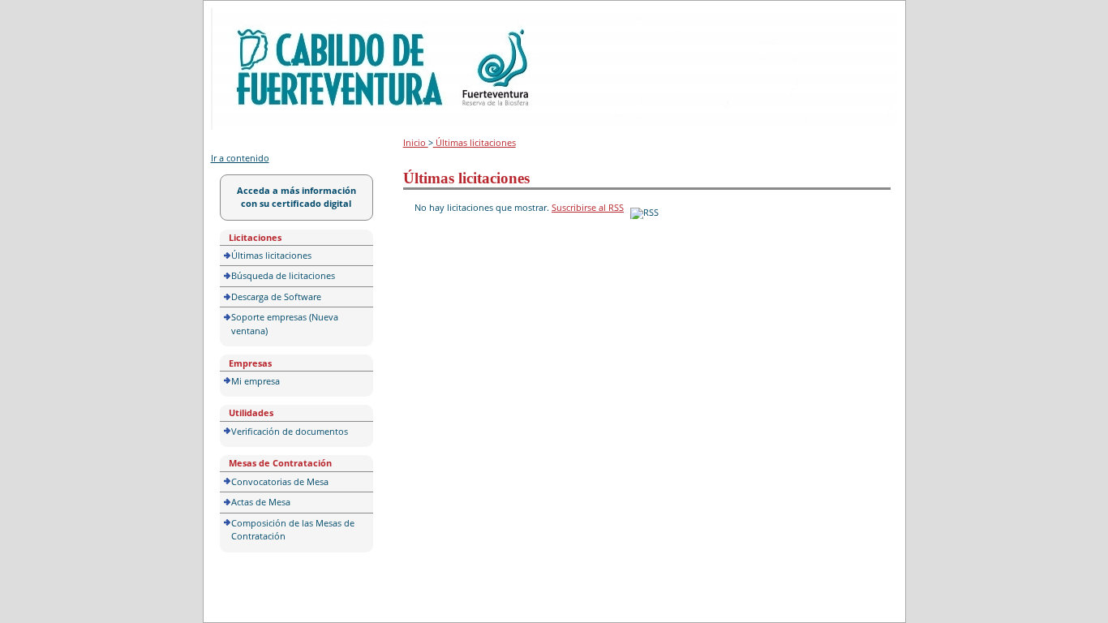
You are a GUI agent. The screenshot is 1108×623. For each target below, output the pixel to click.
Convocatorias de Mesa (280, 481)
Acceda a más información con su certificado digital (296, 197)
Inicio (415, 142)
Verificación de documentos (289, 431)
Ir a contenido (240, 158)
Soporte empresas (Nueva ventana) (284, 324)
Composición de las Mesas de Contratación (292, 530)
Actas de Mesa (260, 502)
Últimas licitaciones (271, 255)
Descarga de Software (276, 296)
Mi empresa (255, 381)
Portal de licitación (261, 17)
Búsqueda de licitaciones (283, 275)
